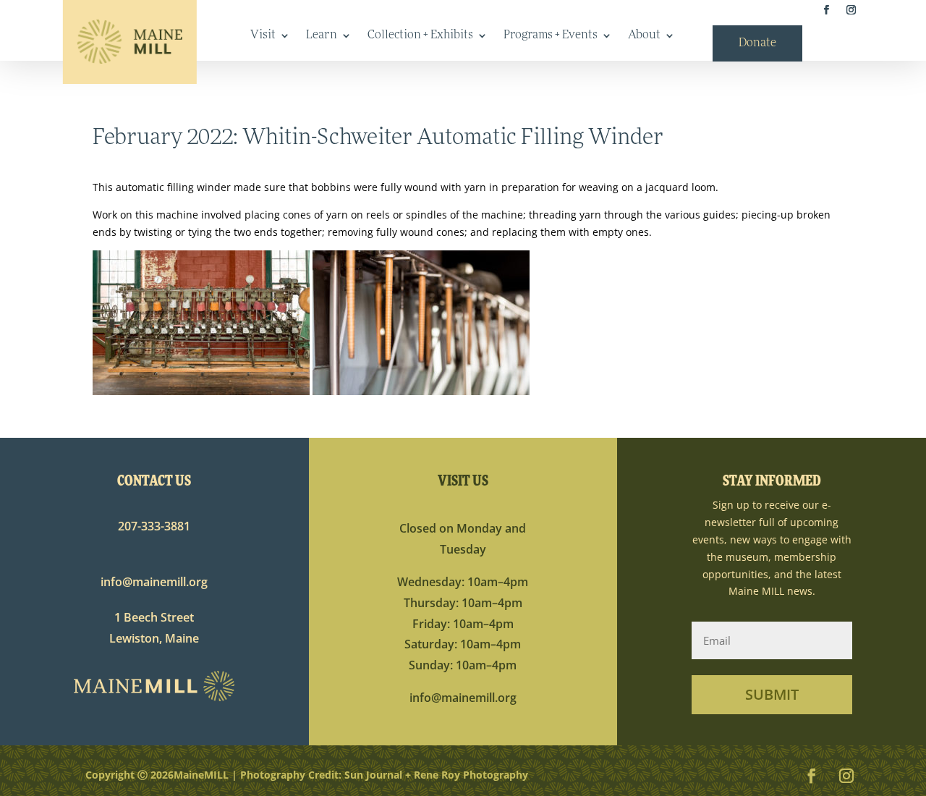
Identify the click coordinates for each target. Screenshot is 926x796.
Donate (757, 43)
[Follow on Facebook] (826, 10)
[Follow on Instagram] (850, 10)
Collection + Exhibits (420, 35)
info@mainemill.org (154, 582)
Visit (263, 35)
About (644, 35)
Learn (321, 35)
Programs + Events (551, 35)
